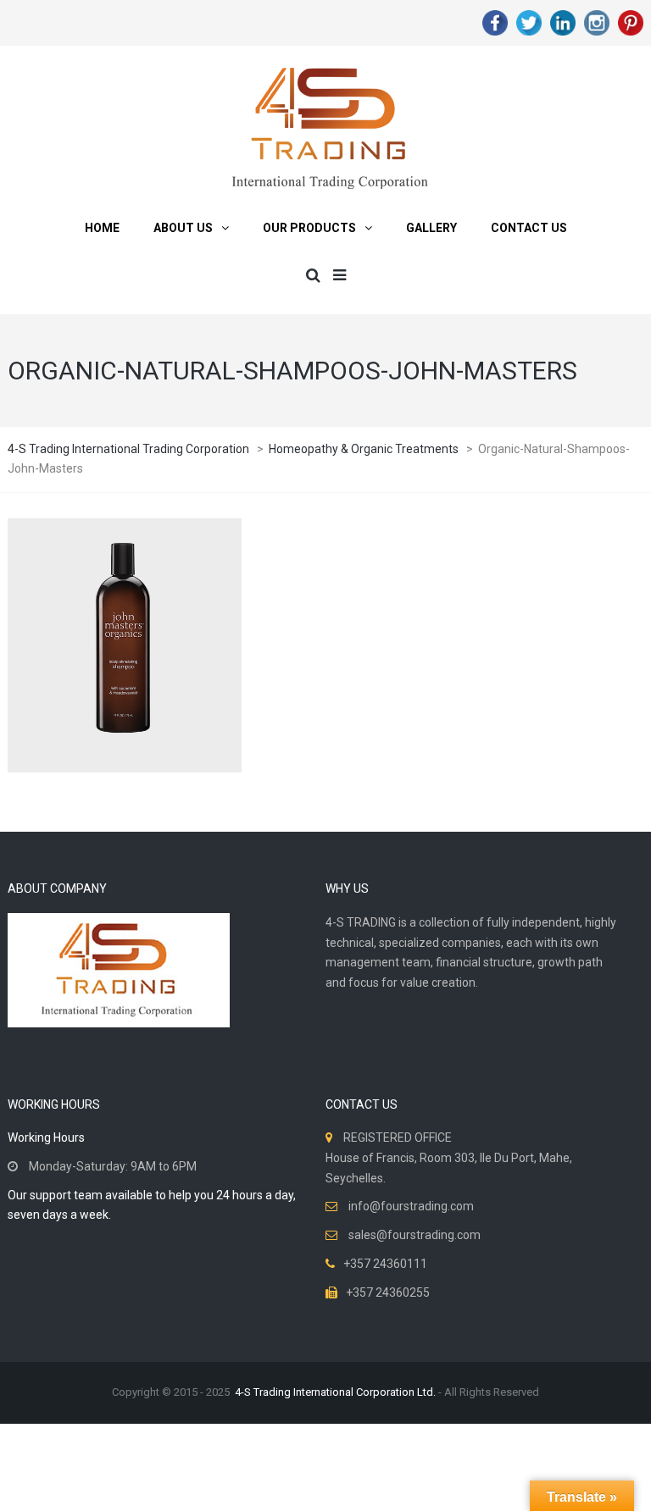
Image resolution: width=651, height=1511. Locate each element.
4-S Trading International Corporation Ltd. (335, 1392)
